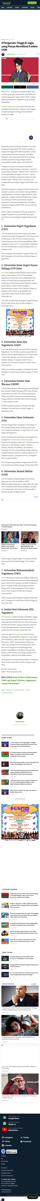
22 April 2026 (13, 786)
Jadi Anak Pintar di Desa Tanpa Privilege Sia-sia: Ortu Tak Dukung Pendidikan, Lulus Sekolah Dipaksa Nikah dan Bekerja (23, 782)
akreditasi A (9, 690)
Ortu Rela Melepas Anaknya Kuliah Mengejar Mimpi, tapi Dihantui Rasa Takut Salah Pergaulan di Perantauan (23, 754)
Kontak (3, 1164)
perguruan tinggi (7, 692)
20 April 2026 (13, 794)
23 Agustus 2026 (13, 935)
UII (35, 425)
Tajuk (17, 7)
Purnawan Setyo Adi (28, 686)
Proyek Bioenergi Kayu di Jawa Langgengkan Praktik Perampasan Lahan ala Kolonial (24, 924)
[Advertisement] (20, 23)
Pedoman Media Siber (7, 1170)
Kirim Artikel (32, 3)
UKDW (3, 388)
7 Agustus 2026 (13, 969)
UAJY (3, 349)
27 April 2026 (13, 776)
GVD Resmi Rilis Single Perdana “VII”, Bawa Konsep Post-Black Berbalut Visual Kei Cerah (24, 932)
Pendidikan (12, 39)
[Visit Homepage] (6, 3)
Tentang (3, 1156)
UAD (3, 489)
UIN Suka (4, 273)
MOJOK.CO (5, 92)
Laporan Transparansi (7, 1175)
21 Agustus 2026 (13, 919)
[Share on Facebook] (33, 87)
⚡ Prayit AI (32, 1197)
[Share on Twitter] (20, 87)
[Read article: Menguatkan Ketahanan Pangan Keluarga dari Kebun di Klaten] (5, 966)
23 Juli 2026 (12, 766)
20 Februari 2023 (22, 54)
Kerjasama (4, 1168)
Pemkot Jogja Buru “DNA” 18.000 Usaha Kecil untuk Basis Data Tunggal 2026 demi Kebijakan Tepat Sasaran (24, 905)
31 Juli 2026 (12, 758)
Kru (2, 1158)
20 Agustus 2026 (13, 909)
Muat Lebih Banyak (20, 799)
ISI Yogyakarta (6, 617)
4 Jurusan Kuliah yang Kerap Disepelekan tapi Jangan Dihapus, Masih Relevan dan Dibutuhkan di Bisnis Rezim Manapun (24, 772)
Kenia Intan (11, 54)
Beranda (3, 39)
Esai (2, 7)
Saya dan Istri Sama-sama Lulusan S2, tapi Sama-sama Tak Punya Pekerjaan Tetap (23, 940)
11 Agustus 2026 (13, 748)
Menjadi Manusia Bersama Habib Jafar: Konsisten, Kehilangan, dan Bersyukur (22, 957)
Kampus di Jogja (19, 690)
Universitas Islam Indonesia (18, 440)
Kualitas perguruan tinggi (10, 107)
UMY (3, 578)
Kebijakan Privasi (6, 1173)
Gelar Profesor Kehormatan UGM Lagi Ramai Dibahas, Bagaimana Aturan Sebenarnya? (19, 680)
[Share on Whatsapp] (7, 87)
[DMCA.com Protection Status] (11, 1151)
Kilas (32, 7)
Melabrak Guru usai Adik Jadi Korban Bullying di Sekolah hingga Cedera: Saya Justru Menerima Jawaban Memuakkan (24, 895)
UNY (3, 234)
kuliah (28, 690)
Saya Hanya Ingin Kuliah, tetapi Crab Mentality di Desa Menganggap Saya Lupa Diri (24, 763)
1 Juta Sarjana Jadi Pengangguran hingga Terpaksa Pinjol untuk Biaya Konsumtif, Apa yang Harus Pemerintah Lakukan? (23, 744)
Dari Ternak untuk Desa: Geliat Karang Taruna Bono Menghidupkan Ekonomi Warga (24, 973)
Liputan (9, 7)
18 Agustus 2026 (13, 899)
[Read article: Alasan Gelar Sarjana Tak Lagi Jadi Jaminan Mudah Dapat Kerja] (5, 792)
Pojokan (25, 7)
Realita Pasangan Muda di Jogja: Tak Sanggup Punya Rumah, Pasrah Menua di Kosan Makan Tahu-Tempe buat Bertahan (24, 915)
